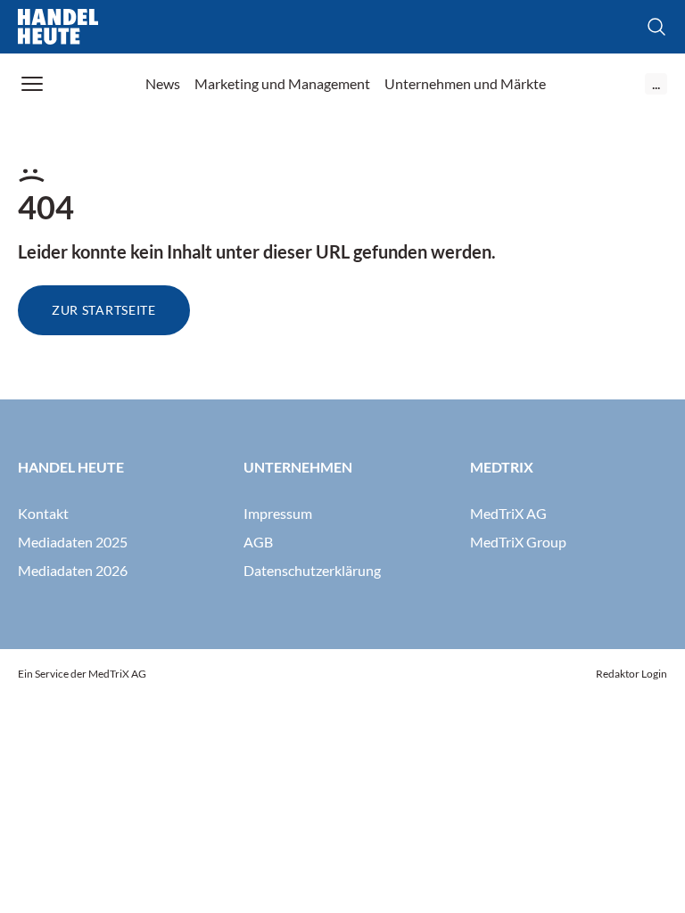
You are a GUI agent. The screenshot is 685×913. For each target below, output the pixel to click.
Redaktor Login (631, 673)
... (656, 83)
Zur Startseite (104, 309)
